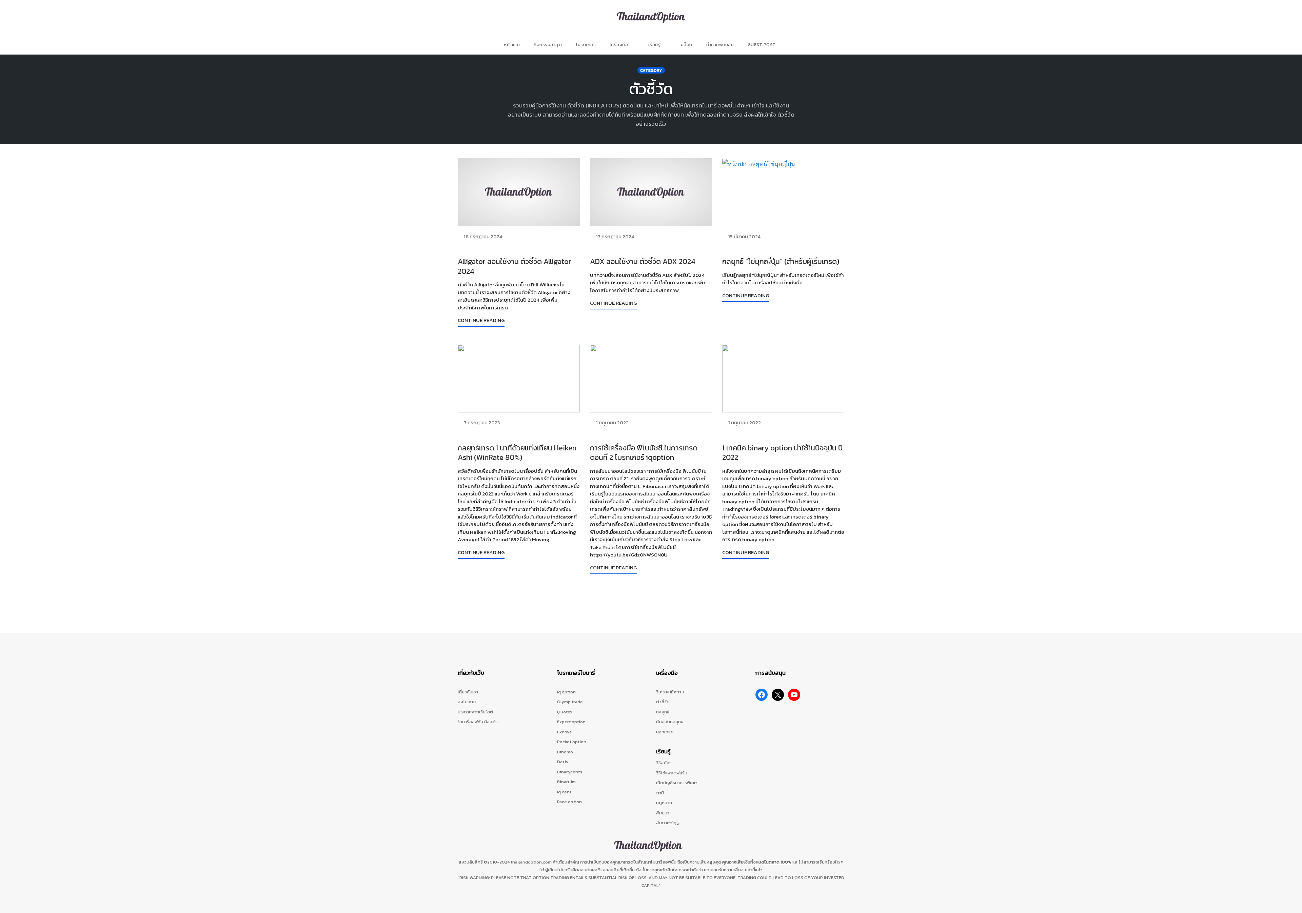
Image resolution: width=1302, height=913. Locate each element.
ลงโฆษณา (467, 701)
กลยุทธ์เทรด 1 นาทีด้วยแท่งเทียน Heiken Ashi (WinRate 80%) (517, 452)
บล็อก (686, 44)
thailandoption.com (531, 862)
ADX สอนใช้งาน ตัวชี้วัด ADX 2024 (642, 261)
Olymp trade (570, 701)
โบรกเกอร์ (586, 44)
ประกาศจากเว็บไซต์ (475, 712)
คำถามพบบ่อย (720, 44)
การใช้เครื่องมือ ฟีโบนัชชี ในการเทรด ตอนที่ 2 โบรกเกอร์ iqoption (643, 452)
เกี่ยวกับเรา (468, 692)
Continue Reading (481, 320)
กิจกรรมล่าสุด (548, 44)
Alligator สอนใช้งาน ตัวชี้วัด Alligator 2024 (514, 266)
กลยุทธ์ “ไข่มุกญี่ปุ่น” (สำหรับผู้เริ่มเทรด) (780, 261)
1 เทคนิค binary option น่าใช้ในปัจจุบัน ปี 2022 (782, 452)
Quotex (564, 712)
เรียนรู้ (654, 44)
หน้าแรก (512, 44)
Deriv (563, 761)
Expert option (571, 721)
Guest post (762, 44)
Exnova (564, 732)
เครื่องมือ (619, 44)
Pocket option (571, 741)
